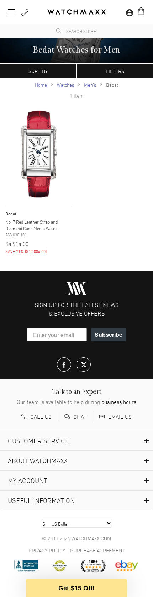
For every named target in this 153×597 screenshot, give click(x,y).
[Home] (76, 12)
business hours (118, 402)
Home (41, 84)
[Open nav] (11, 12)
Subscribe (108, 334)
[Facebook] (64, 364)
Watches (65, 84)
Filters (115, 71)
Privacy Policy (46, 550)
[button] (141, 11)
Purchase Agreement (97, 550)
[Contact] (24, 12)
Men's (90, 84)
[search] (59, 31)
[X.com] (83, 364)
